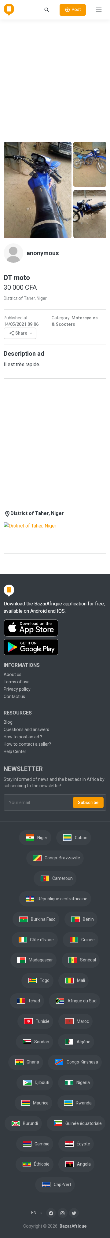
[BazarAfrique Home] (9, 10)
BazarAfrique (72, 1226)
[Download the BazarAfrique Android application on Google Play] (55, 647)
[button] (20, 333)
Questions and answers (26, 729)
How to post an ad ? (23, 736)
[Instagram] (63, 1213)
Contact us (14, 696)
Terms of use (17, 681)
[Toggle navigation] (98, 9)
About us (12, 674)
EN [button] (34, 1212)
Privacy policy (17, 689)
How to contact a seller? (27, 744)
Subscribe (88, 802)
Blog (8, 722)
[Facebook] (51, 1213)
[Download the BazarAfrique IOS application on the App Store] (55, 628)
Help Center (15, 751)
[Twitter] (74, 1213)
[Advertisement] (55, 80)
